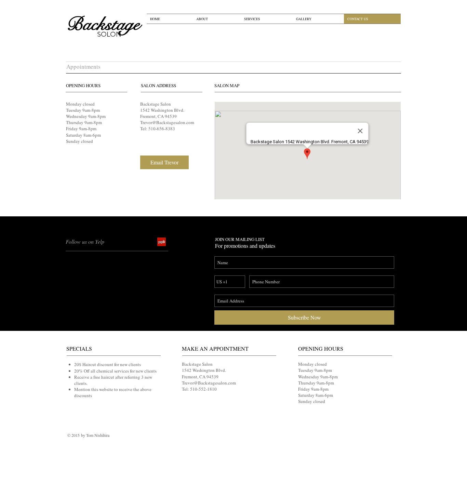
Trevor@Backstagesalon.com (167, 122)
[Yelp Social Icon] (161, 242)
